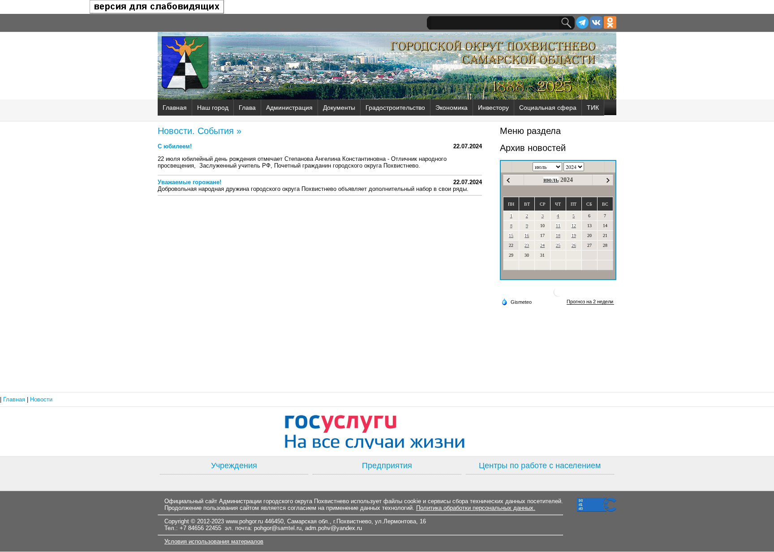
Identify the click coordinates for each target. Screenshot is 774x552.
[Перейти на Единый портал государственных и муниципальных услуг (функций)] (387, 431)
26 (574, 245)
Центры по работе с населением (540, 465)
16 (527, 235)
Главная (175, 107)
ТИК (593, 107)
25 (558, 245)
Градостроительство (395, 107)
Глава (247, 107)
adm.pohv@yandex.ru (333, 528)
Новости (41, 399)
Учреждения (234, 465)
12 (574, 225)
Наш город (212, 107)
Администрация (289, 107)
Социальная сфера (547, 107)
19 (574, 235)
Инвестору (493, 107)
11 (558, 225)
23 (527, 245)
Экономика (451, 107)
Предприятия (387, 465)
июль (551, 180)
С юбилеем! (175, 146)
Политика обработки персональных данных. (475, 508)
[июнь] (508, 180)
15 (511, 235)
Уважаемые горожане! (189, 182)
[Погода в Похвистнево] (558, 295)
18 (558, 235)
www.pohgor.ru (244, 521)
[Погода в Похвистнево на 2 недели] (590, 302)
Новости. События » (199, 131)
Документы (339, 107)
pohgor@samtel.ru (277, 528)
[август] (608, 180)
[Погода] (516, 301)
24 (542, 245)
